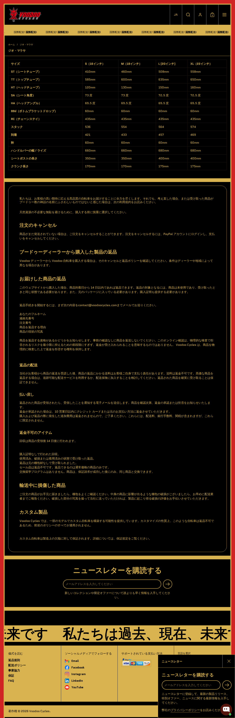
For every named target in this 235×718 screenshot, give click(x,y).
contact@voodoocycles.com (97, 305)
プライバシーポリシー (185, 710)
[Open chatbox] (226, 709)
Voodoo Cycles (39, 711)
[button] (176, 15)
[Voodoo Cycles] (25, 14)
